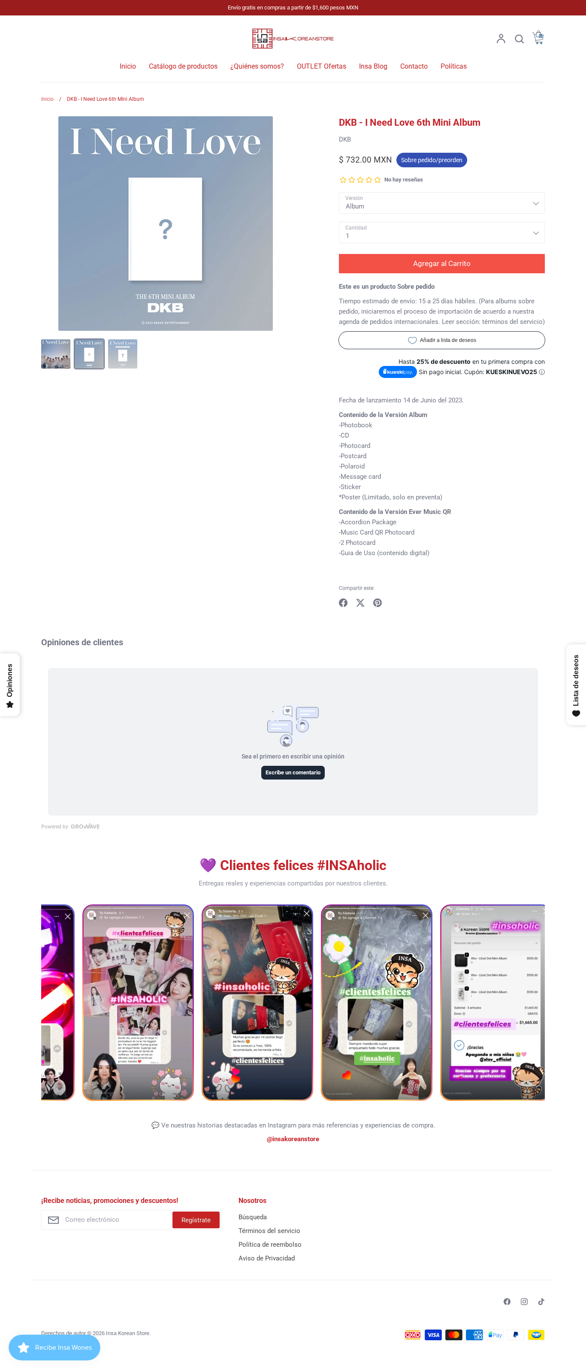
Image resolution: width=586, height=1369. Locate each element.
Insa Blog (373, 66)
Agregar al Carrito (442, 263)
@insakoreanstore (293, 1139)
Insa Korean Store (127, 1333)
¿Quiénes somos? (257, 66)
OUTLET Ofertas (321, 66)
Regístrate (196, 1220)
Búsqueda (253, 1217)
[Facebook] (507, 1301)
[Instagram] (524, 1301)
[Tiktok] (541, 1301)
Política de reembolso (270, 1244)
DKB (345, 139)
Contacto (414, 66)
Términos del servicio (269, 1231)
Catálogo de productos (183, 66)
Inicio (128, 66)
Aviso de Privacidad (267, 1258)
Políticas (454, 66)
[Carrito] (538, 42)
